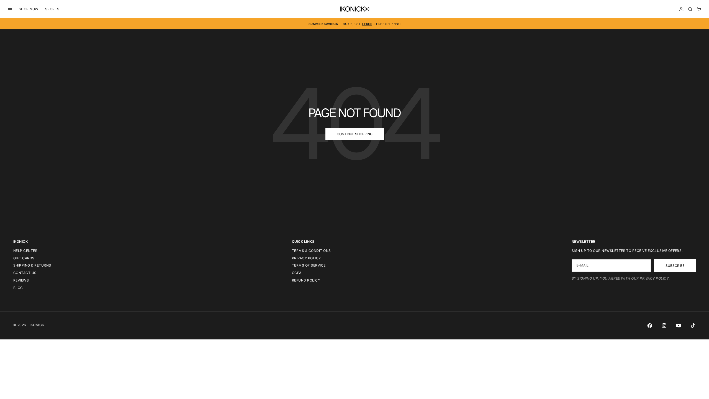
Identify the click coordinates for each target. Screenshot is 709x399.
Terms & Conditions (311, 251)
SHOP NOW (28, 9)
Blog (18, 288)
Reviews (21, 280)
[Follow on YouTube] (678, 325)
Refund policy (306, 280)
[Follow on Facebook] (650, 325)
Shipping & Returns (32, 265)
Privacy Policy (306, 258)
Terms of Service (309, 265)
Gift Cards (24, 258)
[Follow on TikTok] (693, 325)
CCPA (297, 273)
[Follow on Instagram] (664, 325)
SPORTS (52, 9)
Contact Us (25, 273)
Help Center (25, 251)
